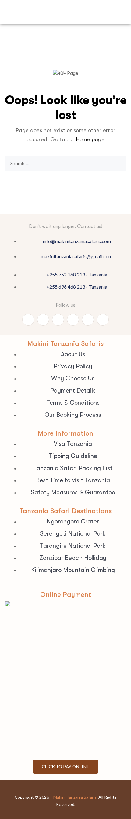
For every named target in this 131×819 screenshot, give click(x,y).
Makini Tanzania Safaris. (75, 797)
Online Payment (65, 594)
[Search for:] (65, 163)
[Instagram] (73, 320)
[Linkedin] (88, 320)
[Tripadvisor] (58, 320)
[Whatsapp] (28, 320)
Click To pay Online (65, 766)
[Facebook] (43, 320)
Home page (90, 139)
